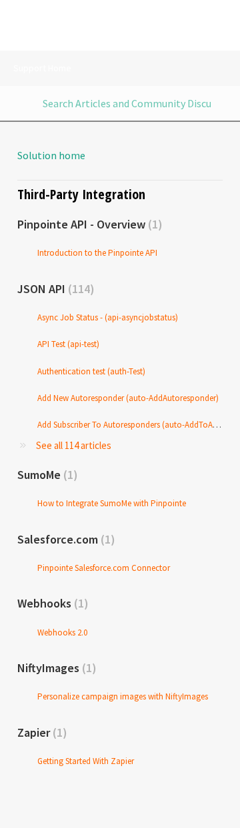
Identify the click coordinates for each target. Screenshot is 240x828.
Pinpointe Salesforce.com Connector (103, 568)
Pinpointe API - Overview (87, 224)
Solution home (51, 155)
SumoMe (45, 474)
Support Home (42, 68)
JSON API (53, 288)
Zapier (40, 732)
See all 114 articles (73, 445)
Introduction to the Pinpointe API (97, 252)
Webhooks (50, 603)
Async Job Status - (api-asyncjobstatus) (107, 317)
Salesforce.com (64, 539)
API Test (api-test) (68, 344)
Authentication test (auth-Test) (91, 371)
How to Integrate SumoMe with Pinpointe (111, 503)
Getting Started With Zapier (85, 761)
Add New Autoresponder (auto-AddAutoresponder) (128, 398)
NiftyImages (54, 667)
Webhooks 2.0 (62, 632)
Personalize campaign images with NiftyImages (122, 696)
